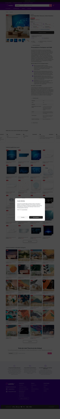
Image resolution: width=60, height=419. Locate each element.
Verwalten (22, 217)
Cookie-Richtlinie (24, 209)
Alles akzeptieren (36, 217)
